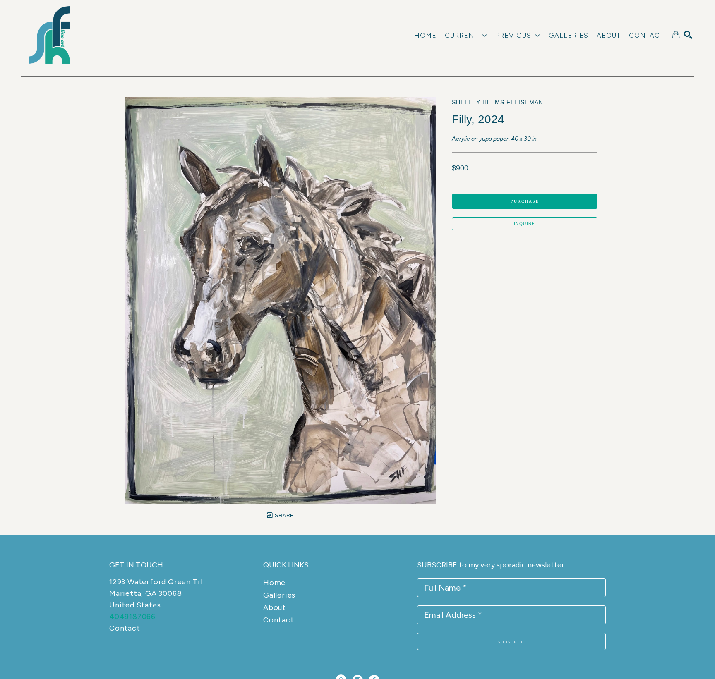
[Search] (688, 35)
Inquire (524, 223)
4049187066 (132, 616)
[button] (466, 35)
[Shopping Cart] (676, 35)
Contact (124, 628)
